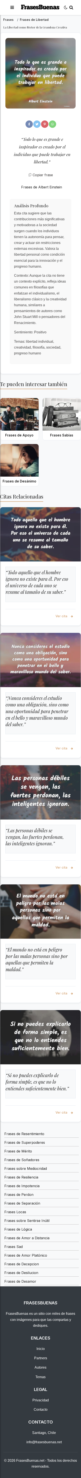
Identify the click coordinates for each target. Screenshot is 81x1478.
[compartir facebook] (29, 124)
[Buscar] (71, 7)
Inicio (41, 1349)
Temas (40, 1377)
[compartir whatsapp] (52, 124)
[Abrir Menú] (12, 7)
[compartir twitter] (37, 124)
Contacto (41, 1409)
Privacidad (40, 1400)
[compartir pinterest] (44, 124)
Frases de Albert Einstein (41, 187)
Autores (40, 1367)
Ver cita (62, 616)
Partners (40, 1358)
